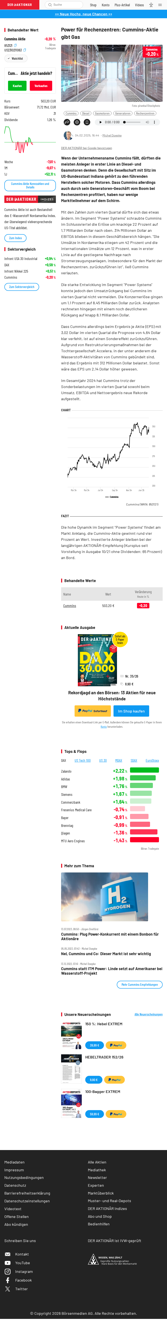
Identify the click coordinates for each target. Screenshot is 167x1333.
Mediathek (97, 1169)
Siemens (66, 794)
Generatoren (122, 113)
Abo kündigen (16, 1224)
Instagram (24, 1271)
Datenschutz (15, 1185)
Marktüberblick (101, 1193)
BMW (64, 786)
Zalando (66, 771)
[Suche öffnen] (50, 4)
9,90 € (94, 1080)
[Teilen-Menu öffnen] (67, 122)
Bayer (64, 817)
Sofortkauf (100, 711)
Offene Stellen (16, 1216)
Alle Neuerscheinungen (149, 1014)
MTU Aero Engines (73, 841)
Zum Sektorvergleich (21, 287)
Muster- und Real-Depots (109, 1200)
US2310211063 (13, 49)
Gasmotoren (102, 113)
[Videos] (139, 5)
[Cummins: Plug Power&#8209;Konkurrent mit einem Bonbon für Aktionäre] (112, 896)
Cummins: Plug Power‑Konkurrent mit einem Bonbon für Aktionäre (110, 936)
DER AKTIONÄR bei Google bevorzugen (86, 148)
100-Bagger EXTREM (102, 1091)
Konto (104, 726)
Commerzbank (70, 802)
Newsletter (97, 1177)
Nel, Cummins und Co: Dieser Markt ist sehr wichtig (106, 953)
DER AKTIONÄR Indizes (107, 1208)
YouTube (22, 1262)
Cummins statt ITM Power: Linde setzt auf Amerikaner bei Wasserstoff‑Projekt (111, 970)
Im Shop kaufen (131, 711)
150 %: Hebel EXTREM (103, 1023)
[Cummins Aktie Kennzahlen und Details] (30, 139)
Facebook (23, 1280)
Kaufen (17, 86)
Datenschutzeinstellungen (27, 1200)
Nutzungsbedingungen (24, 1177)
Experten (96, 1185)
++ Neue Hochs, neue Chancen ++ (83, 14)
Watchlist (17, 58)
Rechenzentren (145, 113)
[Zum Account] (105, 5)
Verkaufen (41, 86)
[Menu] (161, 5)
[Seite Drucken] (77, 122)
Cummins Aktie (14, 39)
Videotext (13, 1208)
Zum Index (15, 238)
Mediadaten (14, 1162)
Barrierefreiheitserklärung (27, 1193)
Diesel (85, 113)
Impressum (14, 1169)
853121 (8, 45)
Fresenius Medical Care (76, 810)
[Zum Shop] (93, 5)
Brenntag (67, 825)
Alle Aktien (97, 1162)
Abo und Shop (100, 1216)
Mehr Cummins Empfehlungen (140, 984)
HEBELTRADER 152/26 (104, 1057)
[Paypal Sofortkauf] (116, 1045)
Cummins (71, 113)
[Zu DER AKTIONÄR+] (122, 5)
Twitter (21, 1288)
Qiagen (65, 833)
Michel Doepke (112, 135)
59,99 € (94, 1114)
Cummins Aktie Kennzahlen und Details (30, 185)
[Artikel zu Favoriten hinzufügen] (87, 122)
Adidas (65, 779)
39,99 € (94, 1045)
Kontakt (22, 1254)
